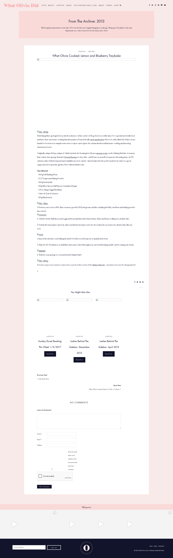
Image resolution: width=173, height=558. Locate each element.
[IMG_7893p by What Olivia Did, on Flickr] (42, 261)
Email (39, 440)
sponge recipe (102, 153)
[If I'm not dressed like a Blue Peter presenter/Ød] (72, 524)
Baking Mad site (98, 265)
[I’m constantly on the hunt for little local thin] (14, 524)
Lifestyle (60, 5)
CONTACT (161, 546)
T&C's (151, 546)
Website (39, 445)
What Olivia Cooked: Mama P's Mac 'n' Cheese (104, 389)
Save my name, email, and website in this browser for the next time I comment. (72, 460)
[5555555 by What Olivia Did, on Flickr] (41, 215)
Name (39, 434)
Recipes (92, 51)
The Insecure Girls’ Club (85, 5)
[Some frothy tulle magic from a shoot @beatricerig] (43, 524)
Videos (109, 5)
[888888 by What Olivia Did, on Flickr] (41, 251)
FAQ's (155, 546)
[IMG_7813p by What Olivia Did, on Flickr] (42, 204)
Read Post (50, 354)
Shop (116, 5)
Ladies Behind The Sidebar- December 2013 (79, 347)
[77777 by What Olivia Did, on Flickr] (40, 235)
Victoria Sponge (70, 157)
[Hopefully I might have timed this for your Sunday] (129, 524)
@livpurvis (86, 507)
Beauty (51, 5)
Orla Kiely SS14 (43, 379)
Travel (69, 5)
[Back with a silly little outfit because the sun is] (100, 524)
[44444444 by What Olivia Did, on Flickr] (86, 94)
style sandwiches (97, 140)
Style (44, 5)
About (101, 5)
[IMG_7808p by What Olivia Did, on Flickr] (42, 132)
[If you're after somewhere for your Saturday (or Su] (158, 524)
